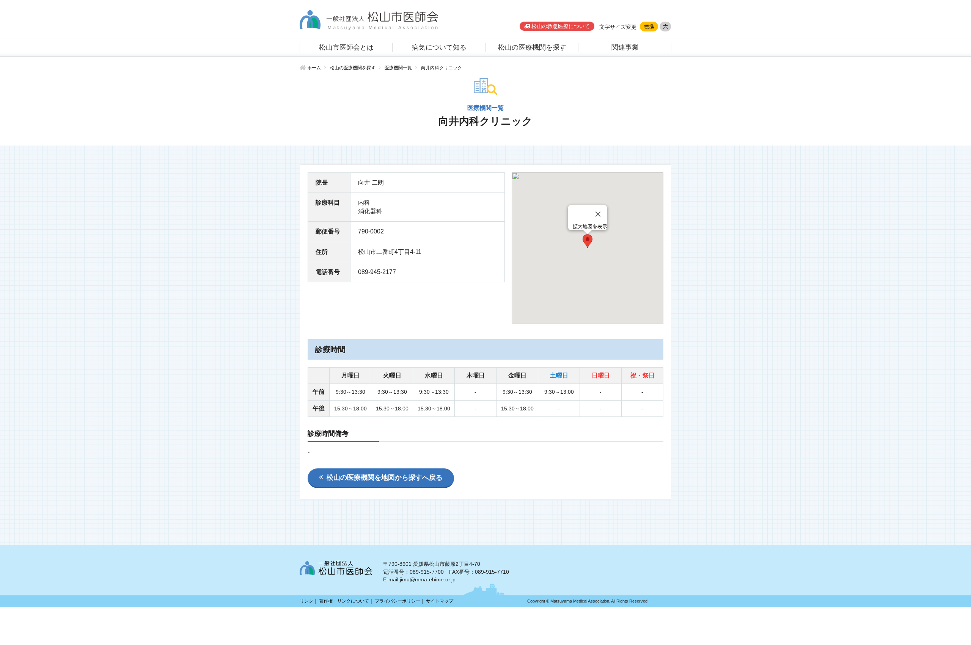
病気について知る (439, 47)
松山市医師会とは (346, 47)
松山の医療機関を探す (532, 47)
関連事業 (625, 47)
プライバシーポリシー (397, 601)
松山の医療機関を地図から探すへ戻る (385, 477)
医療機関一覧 (398, 67)
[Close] (598, 214)
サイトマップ (439, 601)
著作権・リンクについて (344, 601)
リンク (306, 601)
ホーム (314, 67)
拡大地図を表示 (590, 226)
